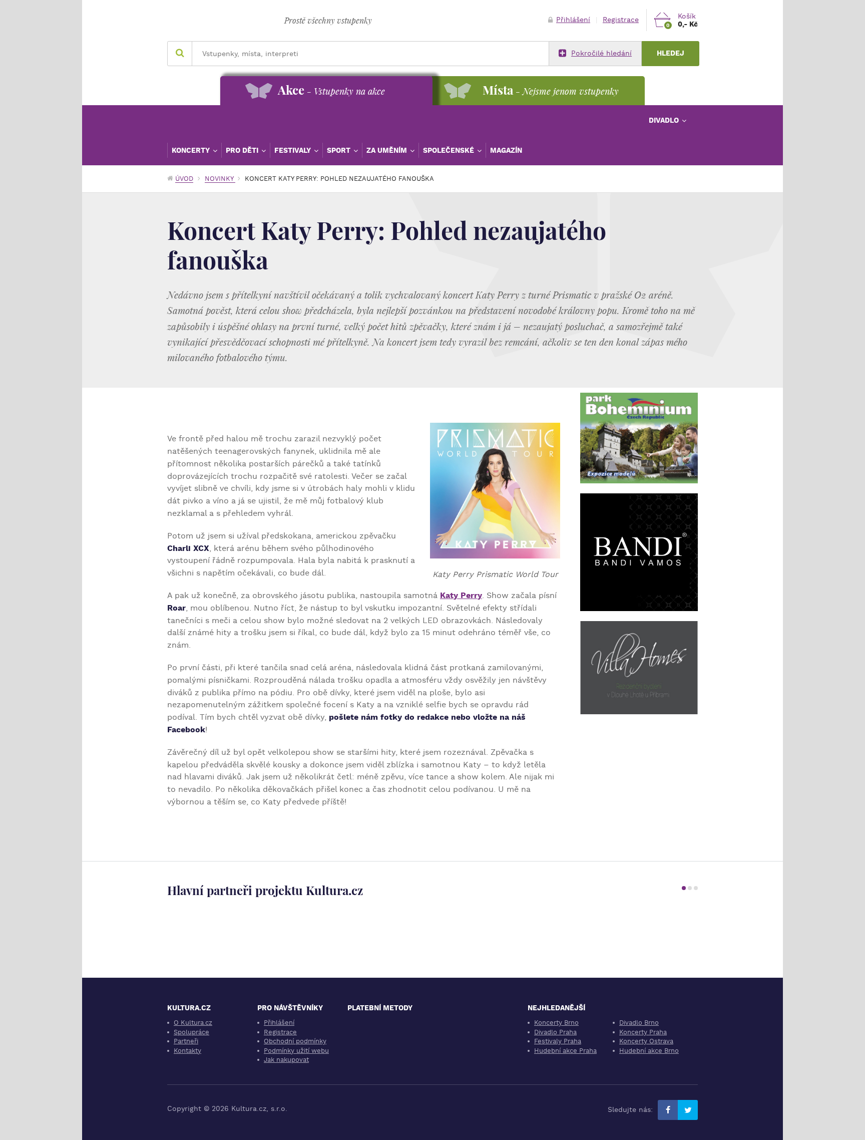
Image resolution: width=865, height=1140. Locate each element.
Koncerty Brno (556, 1022)
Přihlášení (573, 20)
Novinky (220, 178)
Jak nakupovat (286, 1059)
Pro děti (243, 150)
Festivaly (293, 150)
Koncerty (192, 150)
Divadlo (665, 120)
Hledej (670, 53)
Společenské (449, 150)
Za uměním (387, 150)
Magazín (506, 150)
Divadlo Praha (555, 1032)
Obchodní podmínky (295, 1041)
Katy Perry (461, 595)
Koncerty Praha (643, 1032)
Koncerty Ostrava (646, 1041)
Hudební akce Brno (649, 1050)
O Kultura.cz (193, 1022)
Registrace (621, 20)
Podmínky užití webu (296, 1050)
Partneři (186, 1041)
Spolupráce (191, 1032)
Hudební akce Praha (565, 1050)
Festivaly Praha (557, 1041)
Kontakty (187, 1050)
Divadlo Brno (639, 1022)
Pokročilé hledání (601, 53)
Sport (339, 150)
